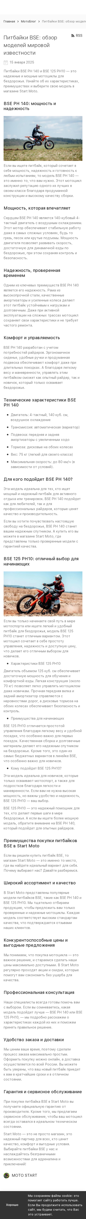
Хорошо (12, 1205)
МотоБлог (28, 21)
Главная (9, 21)
